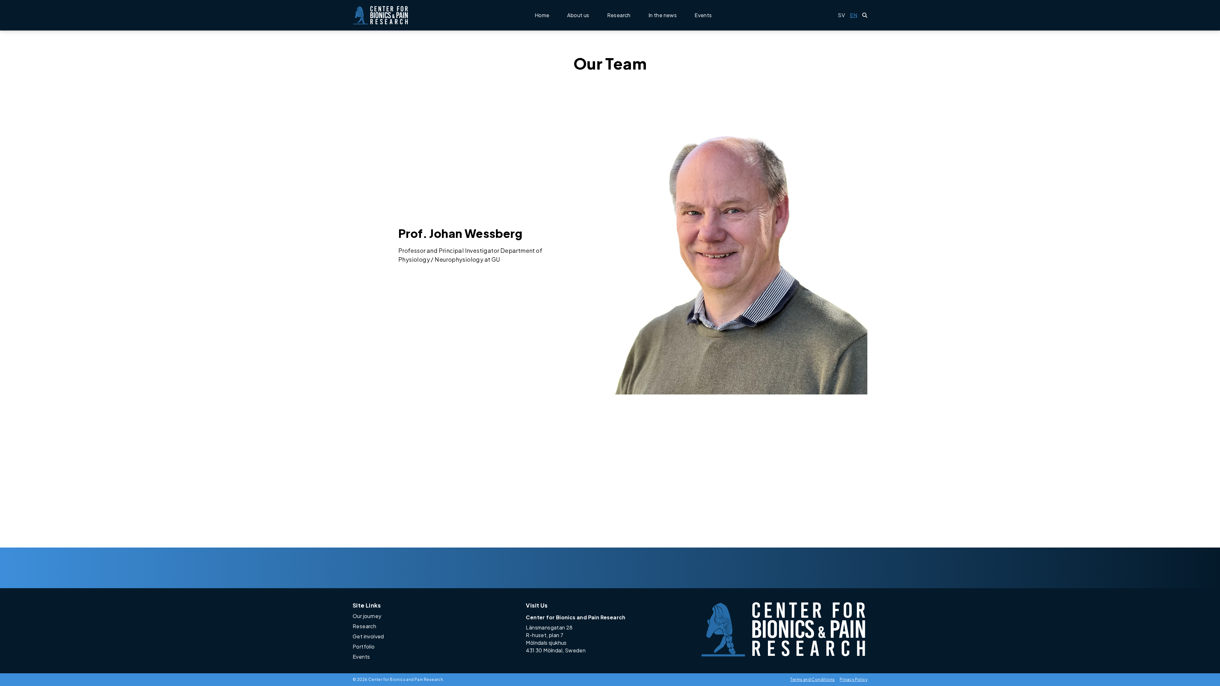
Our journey (367, 616)
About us (578, 15)
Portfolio (364, 646)
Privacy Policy (853, 679)
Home (542, 15)
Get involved (368, 636)
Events (703, 15)
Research (619, 15)
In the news (662, 15)
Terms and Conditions (812, 679)
